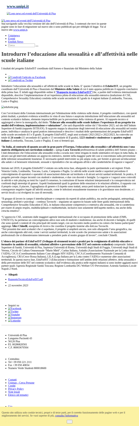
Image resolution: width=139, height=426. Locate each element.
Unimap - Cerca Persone (21, 382)
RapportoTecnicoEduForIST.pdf (25, 279)
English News (10, 292)
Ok (69, 421)
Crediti (11, 385)
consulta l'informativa (66, 415)
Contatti (12, 379)
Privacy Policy (16, 388)
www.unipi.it (20, 29)
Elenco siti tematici (18, 394)
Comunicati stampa (15, 299)
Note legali (14, 391)
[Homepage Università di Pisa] (122, 30)
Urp (10, 406)
